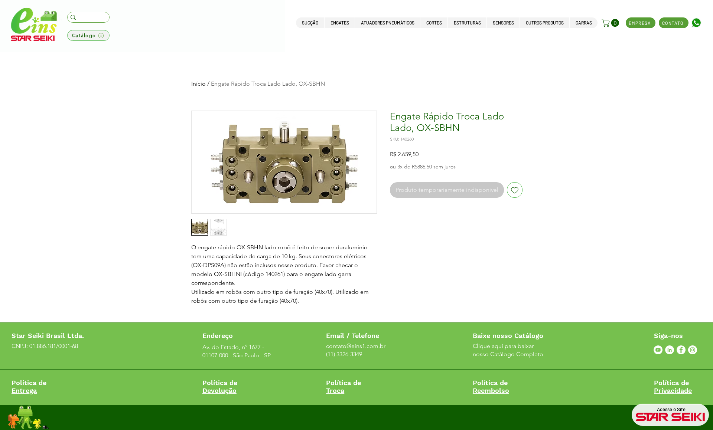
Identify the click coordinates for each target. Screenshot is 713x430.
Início (198, 83)
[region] (696, 34)
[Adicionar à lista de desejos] (514, 190)
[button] (310, 22)
